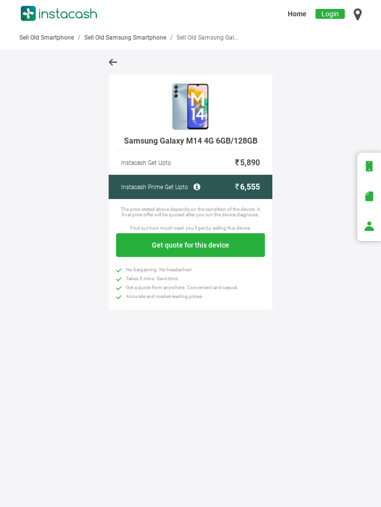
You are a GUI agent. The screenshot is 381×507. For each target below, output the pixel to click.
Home (297, 14)
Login (330, 14)
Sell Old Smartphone (46, 37)
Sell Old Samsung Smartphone (125, 37)
